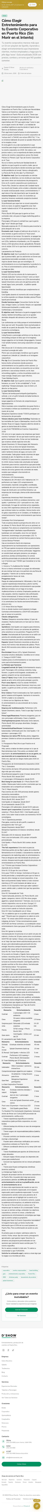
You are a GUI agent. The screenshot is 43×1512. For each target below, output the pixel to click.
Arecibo (30, 1482)
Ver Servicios (21, 1316)
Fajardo (10, 1482)
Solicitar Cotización (21, 1310)
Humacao (18, 1482)
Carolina (19, 1480)
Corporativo (5, 1412)
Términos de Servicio (30, 1499)
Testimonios (6, 1368)
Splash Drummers (8, 282)
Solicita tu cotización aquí (12, 1253)
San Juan (4, 1480)
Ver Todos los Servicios (9, 1398)
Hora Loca (5, 1423)
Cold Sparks (6, 294)
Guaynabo (27, 1480)
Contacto (5, 1376)
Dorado (4, 1482)
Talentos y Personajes (9, 1390)
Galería (4, 1365)
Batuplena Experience (19, 1079)
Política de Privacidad (13, 1499)
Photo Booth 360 (8, 213)
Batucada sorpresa (8, 226)
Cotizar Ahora (21, 1464)
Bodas (4, 1408)
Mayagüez (38, 1482)
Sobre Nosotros (7, 1361)
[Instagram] (3, 1350)
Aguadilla (5, 1485)
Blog (3, 1372)
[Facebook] (8, 1350)
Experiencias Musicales (9, 1386)
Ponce (24, 1482)
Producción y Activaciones (10, 1394)
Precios (4, 1427)
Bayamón (12, 1480)
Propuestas (5, 1431)
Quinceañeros (6, 1415)
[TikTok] (13, 1350)
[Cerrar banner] (39, 5)
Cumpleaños (6, 1419)
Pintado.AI (27, 1506)
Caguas (34, 1480)
